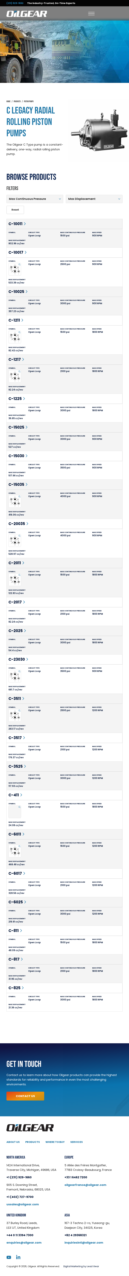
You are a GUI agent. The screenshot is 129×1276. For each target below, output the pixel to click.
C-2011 (14, 563)
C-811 (13, 930)
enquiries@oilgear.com (24, 1243)
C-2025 (15, 630)
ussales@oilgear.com (22, 1204)
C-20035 (16, 523)
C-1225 (15, 398)
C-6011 (14, 834)
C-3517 (15, 737)
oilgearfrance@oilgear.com (85, 1185)
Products (32, 1142)
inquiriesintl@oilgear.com (83, 1243)
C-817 (14, 959)
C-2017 (15, 602)
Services (76, 1142)
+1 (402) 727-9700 (20, 1197)
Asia (67, 1215)
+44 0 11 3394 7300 (19, 1235)
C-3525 (15, 766)
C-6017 (15, 873)
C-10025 (16, 291)
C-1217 (14, 359)
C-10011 (15, 223)
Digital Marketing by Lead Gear (81, 1266)
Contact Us (25, 1096)
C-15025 (16, 427)
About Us (13, 1142)
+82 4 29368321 (75, 1235)
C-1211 (14, 320)
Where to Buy (55, 1142)
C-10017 (15, 252)
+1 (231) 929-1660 (19, 1177)
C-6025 (15, 902)
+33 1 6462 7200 (75, 1177)
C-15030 (16, 455)
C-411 (13, 795)
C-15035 (16, 484)
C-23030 (16, 659)
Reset (15, 210)
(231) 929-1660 (14, 3)
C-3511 (14, 698)
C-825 (14, 987)
